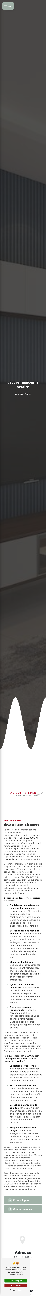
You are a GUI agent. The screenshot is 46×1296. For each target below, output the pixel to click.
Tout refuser (15, 1285)
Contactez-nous (22, 1209)
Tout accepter (15, 1280)
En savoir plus (21, 1200)
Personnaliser (16, 1290)
